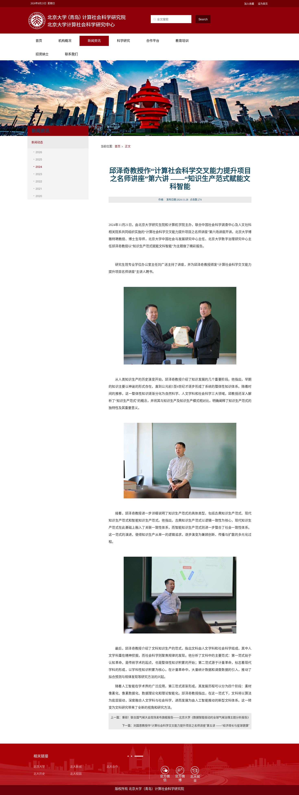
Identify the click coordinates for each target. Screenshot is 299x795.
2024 (39, 167)
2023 (39, 174)
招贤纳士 (42, 54)
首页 (39, 40)
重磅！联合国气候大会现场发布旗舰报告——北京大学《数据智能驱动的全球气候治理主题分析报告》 (186, 717)
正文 (128, 146)
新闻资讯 (94, 40)
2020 (39, 196)
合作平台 (152, 40)
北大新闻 (76, 766)
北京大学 (39, 766)
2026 (39, 152)
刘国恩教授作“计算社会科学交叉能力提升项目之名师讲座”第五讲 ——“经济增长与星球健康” (191, 725)
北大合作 (112, 766)
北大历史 (39, 773)
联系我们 (71, 54)
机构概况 (64, 40)
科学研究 (123, 40)
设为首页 (263, 3)
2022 (39, 181)
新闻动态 (37, 142)
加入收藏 (249, 3)
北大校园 (76, 773)
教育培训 (182, 40)
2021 (39, 189)
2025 (39, 159)
